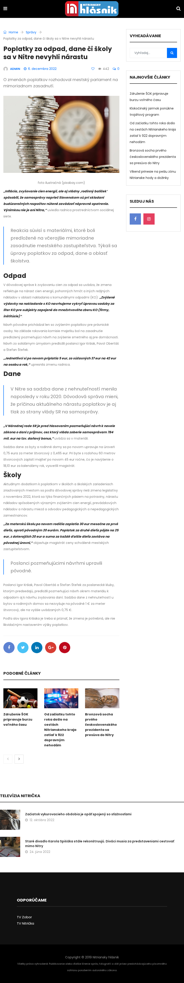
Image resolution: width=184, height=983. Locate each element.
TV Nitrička (25, 923)
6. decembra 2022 (42, 69)
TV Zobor (24, 917)
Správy (31, 32)
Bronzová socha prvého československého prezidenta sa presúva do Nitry (101, 724)
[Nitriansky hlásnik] (91, 9)
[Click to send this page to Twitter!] (22, 647)
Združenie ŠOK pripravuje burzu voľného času (17, 719)
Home (13, 32)
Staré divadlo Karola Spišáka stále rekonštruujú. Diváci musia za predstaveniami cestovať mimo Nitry (99, 843)
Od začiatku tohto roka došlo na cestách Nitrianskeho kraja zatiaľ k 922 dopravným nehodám (60, 729)
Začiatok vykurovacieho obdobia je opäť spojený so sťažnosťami (78, 814)
